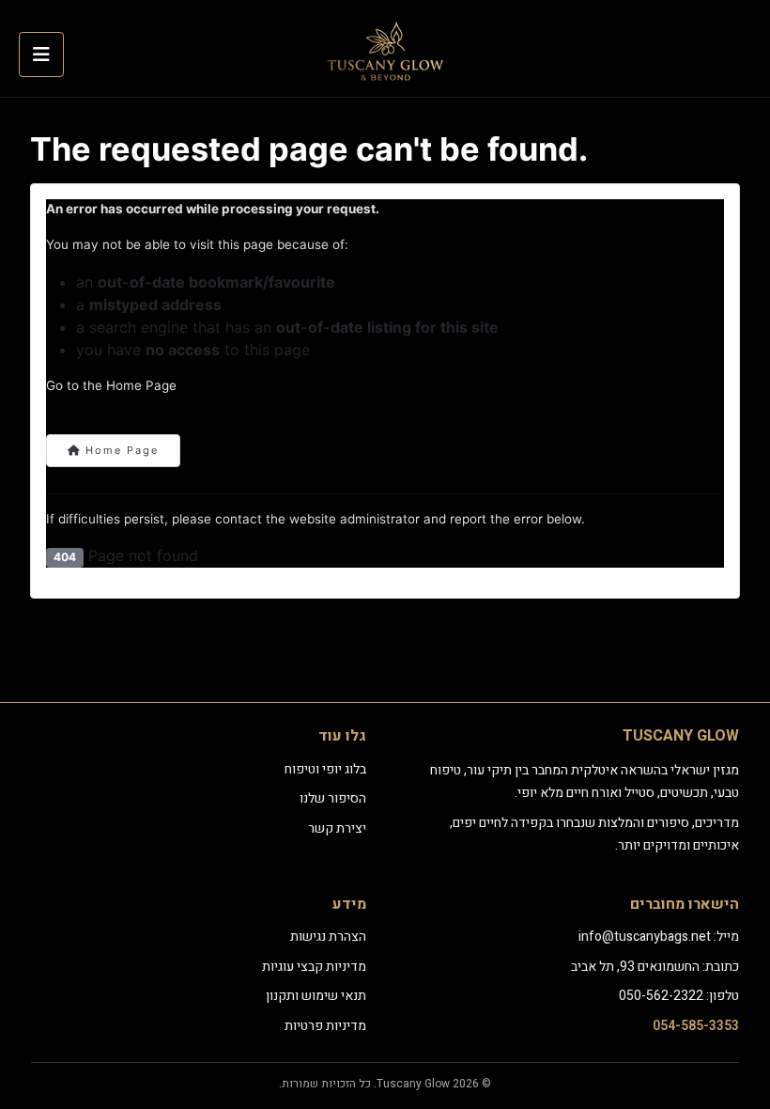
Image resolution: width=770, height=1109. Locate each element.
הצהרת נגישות (328, 936)
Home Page (120, 450)
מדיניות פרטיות (325, 1026)
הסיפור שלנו (333, 798)
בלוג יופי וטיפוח (325, 769)
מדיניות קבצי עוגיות (314, 966)
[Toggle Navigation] (41, 54)
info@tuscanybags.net (644, 936)
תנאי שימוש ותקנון (316, 996)
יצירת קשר (337, 828)
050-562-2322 (661, 996)
